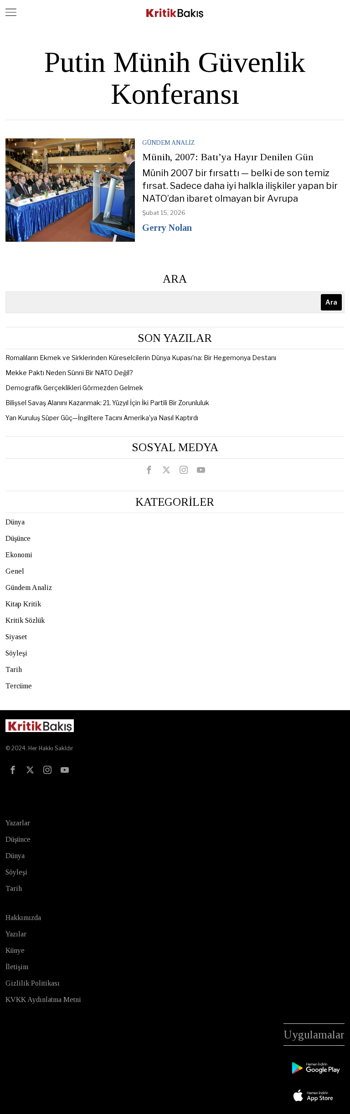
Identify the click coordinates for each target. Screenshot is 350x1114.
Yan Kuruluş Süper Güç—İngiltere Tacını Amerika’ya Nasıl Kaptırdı (101, 418)
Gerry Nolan (167, 228)
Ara (175, 279)
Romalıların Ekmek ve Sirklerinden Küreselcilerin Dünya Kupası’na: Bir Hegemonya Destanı (140, 357)
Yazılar (15, 934)
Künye (15, 950)
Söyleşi (16, 653)
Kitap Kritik (23, 604)
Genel (14, 571)
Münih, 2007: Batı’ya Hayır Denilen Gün (228, 157)
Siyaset (16, 637)
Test (15, 793)
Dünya (15, 522)
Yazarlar (17, 823)
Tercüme (18, 686)
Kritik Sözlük (25, 620)
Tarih (13, 669)
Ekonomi (18, 555)
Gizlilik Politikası (32, 983)
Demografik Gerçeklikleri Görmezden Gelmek (74, 388)
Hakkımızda (23, 917)
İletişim (16, 967)
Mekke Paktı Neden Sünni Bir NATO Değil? (69, 372)
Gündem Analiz (168, 142)
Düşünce (18, 538)
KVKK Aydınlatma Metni (43, 999)
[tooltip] (149, 470)
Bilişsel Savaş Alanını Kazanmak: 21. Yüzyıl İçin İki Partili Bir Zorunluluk (107, 403)
